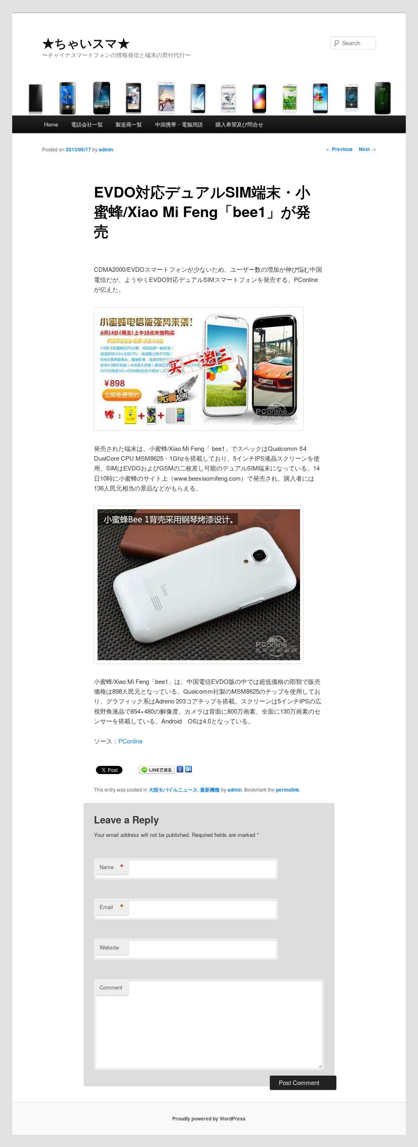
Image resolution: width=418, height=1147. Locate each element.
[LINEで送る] (157, 770)
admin (106, 149)
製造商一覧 (129, 124)
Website (109, 947)
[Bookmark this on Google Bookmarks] (180, 770)
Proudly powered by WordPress (209, 1118)
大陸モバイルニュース (173, 789)
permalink (287, 789)
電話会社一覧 (87, 124)
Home (51, 124)
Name (112, 867)
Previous (339, 149)
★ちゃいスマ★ (86, 42)
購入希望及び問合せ (239, 124)
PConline (130, 741)
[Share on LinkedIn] (188, 770)
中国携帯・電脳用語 (179, 124)
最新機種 (210, 789)
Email (112, 907)
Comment (111, 987)
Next (367, 149)
